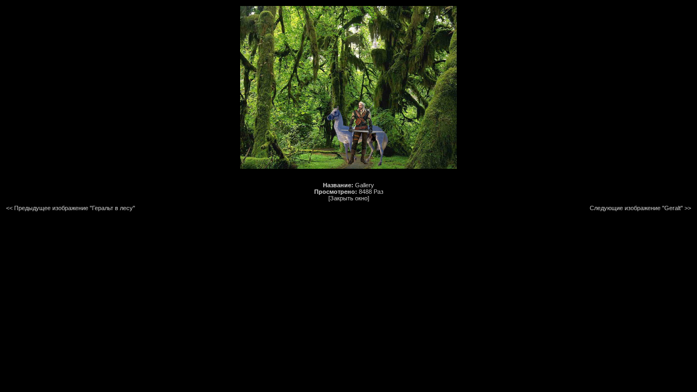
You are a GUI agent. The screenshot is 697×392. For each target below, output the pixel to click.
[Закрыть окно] (348, 198)
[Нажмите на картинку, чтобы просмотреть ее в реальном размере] (348, 166)
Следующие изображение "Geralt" (636, 208)
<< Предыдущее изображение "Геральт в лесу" (70, 208)
